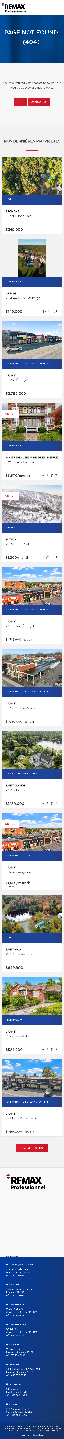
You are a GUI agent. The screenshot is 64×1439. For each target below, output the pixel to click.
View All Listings (32, 1148)
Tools (9, 1278)
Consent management (47, 1431)
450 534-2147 (18, 1295)
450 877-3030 (18, 1375)
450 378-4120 (18, 1276)
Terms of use (29, 1431)
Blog (9, 1299)
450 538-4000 (19, 1415)
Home (20, 102)
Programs (11, 1283)
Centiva (38, 1435)
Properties (12, 1257)
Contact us (39, 102)
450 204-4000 (19, 1395)
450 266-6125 (18, 1315)
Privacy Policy (14, 1431)
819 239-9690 (18, 1355)
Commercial (12, 1262)
